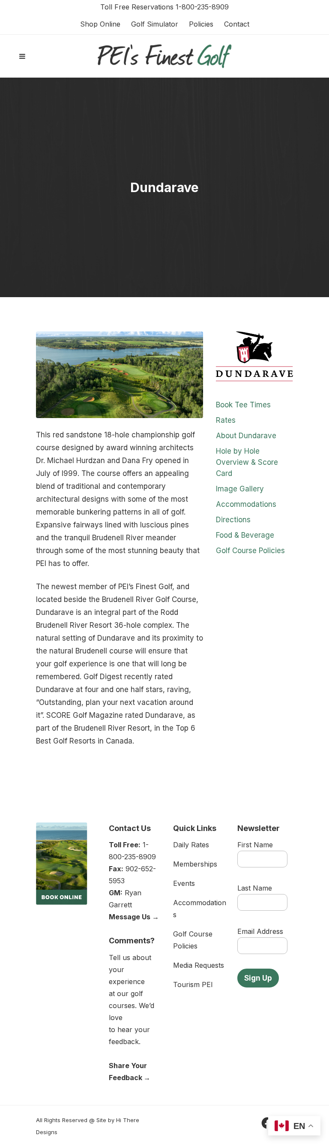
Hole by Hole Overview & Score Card (247, 462)
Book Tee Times (243, 404)
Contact (236, 24)
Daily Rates (191, 844)
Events (184, 883)
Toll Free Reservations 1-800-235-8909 (164, 7)
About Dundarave (246, 435)
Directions (233, 519)
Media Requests (198, 965)
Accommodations (246, 504)
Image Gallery (240, 489)
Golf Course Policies (250, 550)
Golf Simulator (154, 24)
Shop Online (100, 24)
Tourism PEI (193, 984)
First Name (255, 844)
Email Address (260, 931)
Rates (226, 420)
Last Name (254, 888)
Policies (201, 24)
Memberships (195, 864)
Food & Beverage (245, 535)
